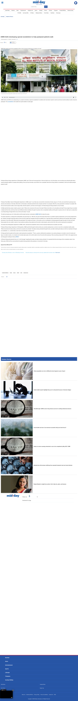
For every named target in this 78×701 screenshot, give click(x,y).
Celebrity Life (30, 10)
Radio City (42, 688)
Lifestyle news (26, 272)
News (18, 10)
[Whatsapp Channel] (9, 45)
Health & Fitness (9, 16)
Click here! (57, 252)
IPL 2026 (19, 12)
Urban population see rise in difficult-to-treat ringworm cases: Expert (49, 371)
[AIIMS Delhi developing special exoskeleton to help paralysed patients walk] (6, 694)
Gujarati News (42, 684)
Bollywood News (39, 12)
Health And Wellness (5, 272)
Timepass (56, 10)
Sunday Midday (9, 680)
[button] (7, 3)
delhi (21, 272)
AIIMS (18, 272)
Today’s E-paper (39, 4)
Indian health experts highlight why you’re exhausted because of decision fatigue (52, 389)
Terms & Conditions (44, 694)
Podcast (50, 10)
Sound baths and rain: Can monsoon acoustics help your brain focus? (50, 427)
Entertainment (23, 10)
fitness (14, 272)
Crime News (46, 12)
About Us (23, 694)
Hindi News (3, 684)
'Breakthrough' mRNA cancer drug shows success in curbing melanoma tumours (52, 408)
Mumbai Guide (70, 10)
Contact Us (51, 694)
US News (32, 12)
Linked (8, 42)
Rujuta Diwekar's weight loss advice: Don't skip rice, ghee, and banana (50, 484)
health (11, 272)
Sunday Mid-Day (63, 10)
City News (52, 12)
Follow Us (13, 42)
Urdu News (3, 688)
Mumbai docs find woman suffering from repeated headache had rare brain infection (53, 465)
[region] (39, 26)
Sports (36, 10)
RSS (55, 694)
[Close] (13, 690)
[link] (3, 690)
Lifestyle (40, 10)
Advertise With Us (29, 694)
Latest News (7, 10)
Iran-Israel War (25, 12)
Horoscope (58, 12)
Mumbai (13, 10)
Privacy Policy (36, 694)
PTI (17, 39)
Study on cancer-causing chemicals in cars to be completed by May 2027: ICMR (52, 446)
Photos (45, 10)
